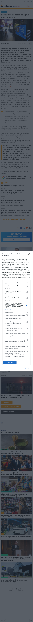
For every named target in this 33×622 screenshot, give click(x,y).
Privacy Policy (25, 368)
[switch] (27, 286)
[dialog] (16, 311)
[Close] (29, 254)
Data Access (16, 368)
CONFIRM (10, 362)
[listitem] (16, 282)
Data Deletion (7, 368)
